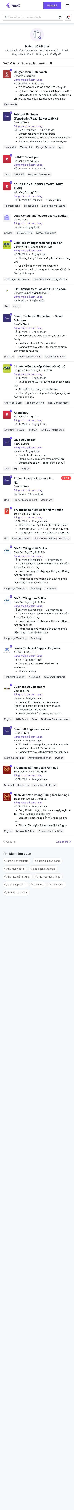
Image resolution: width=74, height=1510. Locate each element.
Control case (21, 219)
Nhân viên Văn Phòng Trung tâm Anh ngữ (41, 795)
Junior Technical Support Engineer (37, 648)
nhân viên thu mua (17, 860)
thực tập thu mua (17, 892)
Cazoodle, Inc (21, 690)
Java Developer (24, 440)
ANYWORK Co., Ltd (25, 652)
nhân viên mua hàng (48, 860)
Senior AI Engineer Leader (31, 729)
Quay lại (11, 841)
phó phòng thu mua (44, 868)
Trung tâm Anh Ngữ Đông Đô (30, 771)
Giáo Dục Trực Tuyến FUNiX (29, 552)
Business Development (29, 686)
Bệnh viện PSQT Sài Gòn (27, 513)
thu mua (38, 884)
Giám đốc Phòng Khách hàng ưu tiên (38, 243)
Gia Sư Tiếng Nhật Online (30, 548)
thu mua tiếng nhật (49, 876)
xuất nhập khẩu (16, 884)
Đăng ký (52, 5)
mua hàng (57, 884)
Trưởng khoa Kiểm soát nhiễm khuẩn (38, 509)
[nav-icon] (67, 5)
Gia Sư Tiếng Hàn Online (30, 598)
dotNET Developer (26, 157)
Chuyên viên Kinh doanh (30, 72)
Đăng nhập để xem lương (28, 79)
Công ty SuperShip (24, 75)
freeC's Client (21, 122)
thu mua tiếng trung (18, 876)
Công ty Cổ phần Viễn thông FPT (32, 292)
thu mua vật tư (15, 868)
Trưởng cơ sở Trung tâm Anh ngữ (36, 767)
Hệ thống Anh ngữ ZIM (27, 160)
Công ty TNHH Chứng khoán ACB (33, 246)
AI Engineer (22, 412)
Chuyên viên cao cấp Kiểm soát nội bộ (39, 366)
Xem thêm (62, 841)
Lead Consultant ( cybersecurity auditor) (41, 215)
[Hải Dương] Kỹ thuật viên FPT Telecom (40, 289)
